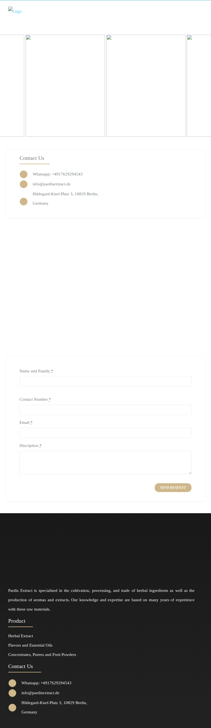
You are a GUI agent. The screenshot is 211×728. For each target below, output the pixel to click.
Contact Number (35, 399)
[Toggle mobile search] (190, 11)
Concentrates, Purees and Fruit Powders (42, 654)
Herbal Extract (20, 636)
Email (26, 422)
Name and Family (36, 371)
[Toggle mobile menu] (200, 11)
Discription (31, 445)
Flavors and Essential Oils (30, 645)
